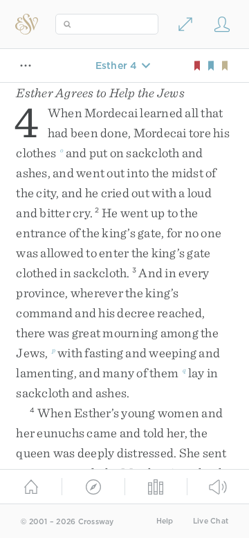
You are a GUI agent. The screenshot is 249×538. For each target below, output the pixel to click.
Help (165, 521)
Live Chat (210, 521)
